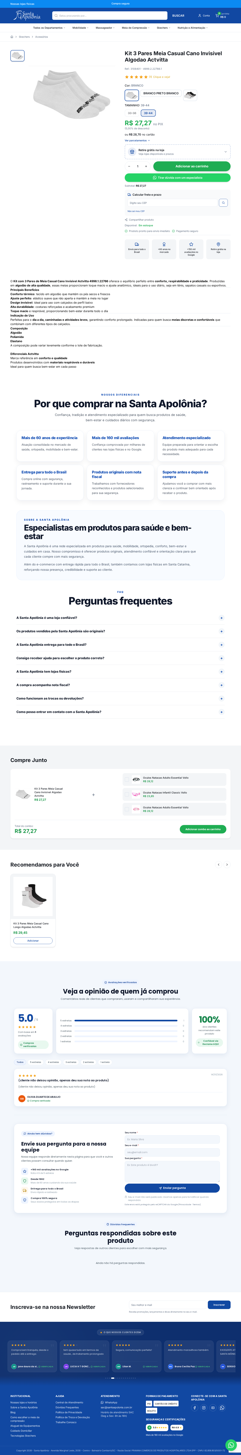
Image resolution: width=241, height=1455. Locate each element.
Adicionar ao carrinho (192, 166)
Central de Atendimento (69, 1402)
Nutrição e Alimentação (191, 27)
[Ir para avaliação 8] (121, 1378)
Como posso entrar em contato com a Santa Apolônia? (58, 712)
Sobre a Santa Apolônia (24, 1407)
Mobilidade (79, 27)
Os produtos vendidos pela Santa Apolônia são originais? (60, 631)
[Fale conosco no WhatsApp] (231, 1445)
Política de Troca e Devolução (73, 1417)
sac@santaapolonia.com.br (116, 1407)
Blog (13, 1412)
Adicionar (33, 940)
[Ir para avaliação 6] (117, 1378)
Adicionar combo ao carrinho (203, 829)
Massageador (104, 27)
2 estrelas (88, 1062)
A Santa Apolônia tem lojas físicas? (43, 671)
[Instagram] (203, 1407)
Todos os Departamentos (48, 27)
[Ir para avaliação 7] (119, 1378)
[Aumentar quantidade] (146, 166)
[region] (120, 1356)
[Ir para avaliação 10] (125, 1378)
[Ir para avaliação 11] (127, 1378)
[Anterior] (218, 864)
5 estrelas (35, 1062)
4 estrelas (53, 1062)
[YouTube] (212, 1407)
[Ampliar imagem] (109, 56)
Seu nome (131, 1132)
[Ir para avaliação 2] (107, 1378)
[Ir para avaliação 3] (109, 1378)
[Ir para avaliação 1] (105, 1378)
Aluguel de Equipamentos (25, 1425)
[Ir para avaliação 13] (131, 1378)
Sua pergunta (133, 1158)
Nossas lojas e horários (23, 1402)
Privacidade (185, 1204)
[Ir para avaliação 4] (112, 1378)
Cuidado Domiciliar (21, 1430)
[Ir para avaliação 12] (129, 1378)
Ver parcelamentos (136, 140)
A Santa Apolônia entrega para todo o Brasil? (51, 644)
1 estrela (105, 1062)
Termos (196, 1204)
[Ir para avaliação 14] (133, 1378)
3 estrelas (71, 1062)
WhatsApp (111, 1402)
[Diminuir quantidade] (129, 166)
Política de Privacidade (69, 1412)
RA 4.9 (175, 1427)
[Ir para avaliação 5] (115, 1378)
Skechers (162, 27)
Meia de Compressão (134, 27)
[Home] (11, 36)
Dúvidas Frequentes (67, 1407)
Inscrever (219, 1304)
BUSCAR (178, 15)
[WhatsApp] (222, 1407)
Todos (20, 1062)
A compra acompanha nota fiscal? (43, 685)
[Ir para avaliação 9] (123, 1378)
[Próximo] (227, 864)
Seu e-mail (132, 1145)
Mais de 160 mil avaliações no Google (164, 1435)
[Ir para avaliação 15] (135, 1378)
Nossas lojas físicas (22, 3)
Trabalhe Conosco (66, 1422)
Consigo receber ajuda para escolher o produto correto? (60, 658)
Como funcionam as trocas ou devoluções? (50, 698)
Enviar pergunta (174, 1188)
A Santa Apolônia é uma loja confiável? (46, 618)
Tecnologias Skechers (23, 1435)
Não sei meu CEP (136, 211)
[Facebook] (194, 1407)
